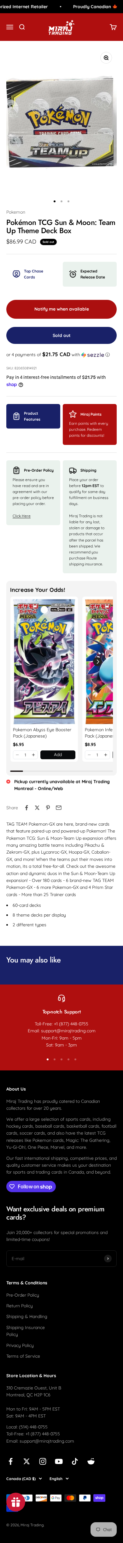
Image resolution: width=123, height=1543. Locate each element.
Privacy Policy (20, 1345)
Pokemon (15, 212)
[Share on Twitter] (37, 807)
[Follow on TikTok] (75, 1461)
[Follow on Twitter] (26, 1461)
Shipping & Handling (26, 1316)
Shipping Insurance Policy (25, 1331)
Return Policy (19, 1306)
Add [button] (58, 754)
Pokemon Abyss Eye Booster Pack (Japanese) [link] (42, 733)
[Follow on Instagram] (42, 1461)
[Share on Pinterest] (48, 807)
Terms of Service (23, 1356)
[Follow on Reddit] (91, 1461)
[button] (61, 354)
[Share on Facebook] (26, 807)
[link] (44, 662)
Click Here (22, 515)
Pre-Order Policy (22, 1295)
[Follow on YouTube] (59, 1461)
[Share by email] (58, 807)
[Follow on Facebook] (10, 1461)
